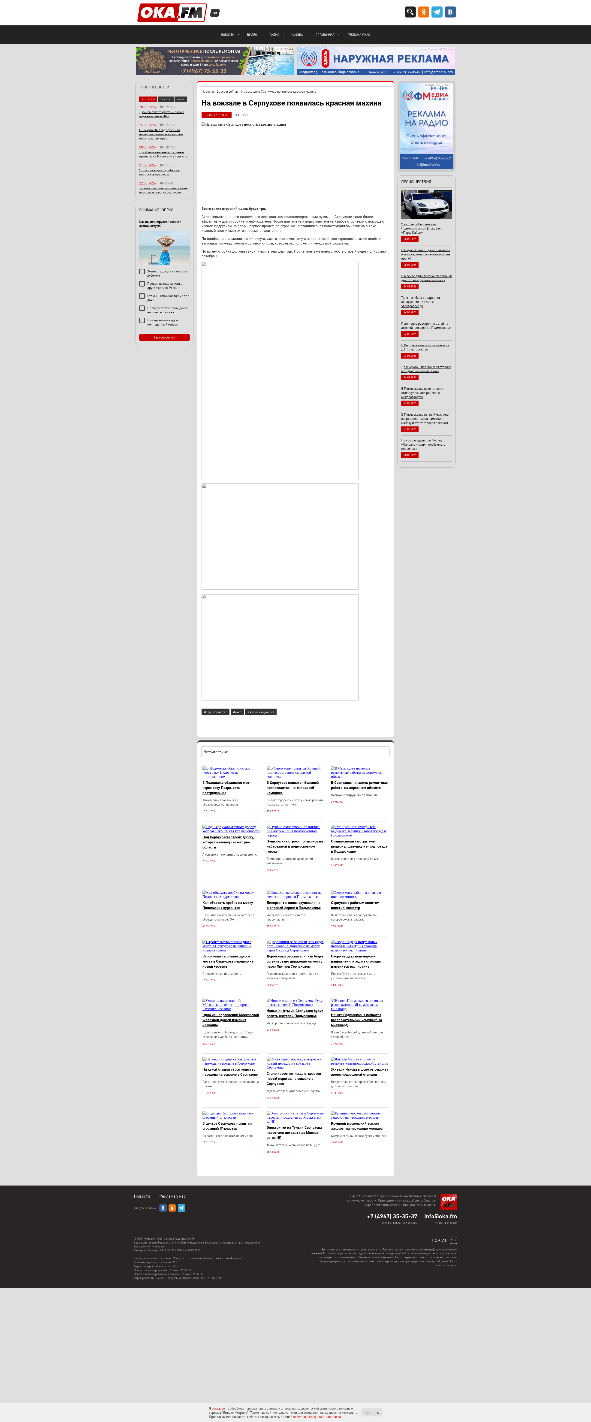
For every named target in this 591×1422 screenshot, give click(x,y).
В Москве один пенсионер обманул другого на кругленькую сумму (426, 278)
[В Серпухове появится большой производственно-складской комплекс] (295, 777)
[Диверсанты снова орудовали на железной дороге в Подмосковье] (295, 897)
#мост (237, 712)
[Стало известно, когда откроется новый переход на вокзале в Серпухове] (295, 1067)
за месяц (165, 99)
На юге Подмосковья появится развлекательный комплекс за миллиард (356, 1020)
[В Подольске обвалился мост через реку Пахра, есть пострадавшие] (231, 777)
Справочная (325, 34)
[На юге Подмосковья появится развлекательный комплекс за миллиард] (359, 1009)
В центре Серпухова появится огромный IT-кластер (227, 1126)
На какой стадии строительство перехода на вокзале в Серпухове (230, 1072)
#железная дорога (260, 712)
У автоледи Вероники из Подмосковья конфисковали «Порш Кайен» (422, 228)
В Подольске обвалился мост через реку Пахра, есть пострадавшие (226, 788)
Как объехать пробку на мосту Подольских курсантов (227, 905)
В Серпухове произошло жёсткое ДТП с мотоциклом (425, 347)
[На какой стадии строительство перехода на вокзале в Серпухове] (231, 1063)
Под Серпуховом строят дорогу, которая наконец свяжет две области (228, 842)
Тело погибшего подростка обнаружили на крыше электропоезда (420, 301)
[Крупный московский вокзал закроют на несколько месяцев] (359, 1117)
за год (180, 99)
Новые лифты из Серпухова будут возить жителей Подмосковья (295, 1013)
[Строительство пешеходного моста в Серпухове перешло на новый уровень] (231, 950)
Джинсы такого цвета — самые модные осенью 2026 (161, 114)
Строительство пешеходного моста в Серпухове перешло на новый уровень (227, 961)
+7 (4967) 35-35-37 (392, 1216)
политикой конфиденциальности (317, 1416)
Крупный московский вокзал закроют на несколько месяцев (357, 1126)
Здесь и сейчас (227, 91)
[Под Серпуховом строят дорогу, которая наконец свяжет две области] (231, 831)
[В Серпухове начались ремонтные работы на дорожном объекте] (359, 777)
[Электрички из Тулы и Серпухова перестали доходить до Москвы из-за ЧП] (295, 1121)
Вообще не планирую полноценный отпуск (162, 322)
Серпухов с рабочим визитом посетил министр (355, 905)
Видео (252, 34)
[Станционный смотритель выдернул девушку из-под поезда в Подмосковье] (359, 835)
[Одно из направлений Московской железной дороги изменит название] (231, 1009)
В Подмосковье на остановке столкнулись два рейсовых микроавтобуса (422, 392)
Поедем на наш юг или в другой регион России (164, 285)
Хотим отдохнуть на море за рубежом (167, 273)
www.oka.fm (318, 1253)
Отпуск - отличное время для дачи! (168, 297)
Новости (227, 34)
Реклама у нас (358, 34)
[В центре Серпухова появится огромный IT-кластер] (231, 1117)
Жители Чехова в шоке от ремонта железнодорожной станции (359, 1072)
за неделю (148, 99)
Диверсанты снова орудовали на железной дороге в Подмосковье (294, 905)
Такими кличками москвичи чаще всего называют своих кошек (163, 190)
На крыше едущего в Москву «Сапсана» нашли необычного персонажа (423, 444)
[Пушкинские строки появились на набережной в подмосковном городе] (295, 835)
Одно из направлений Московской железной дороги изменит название (230, 1020)
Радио (274, 34)
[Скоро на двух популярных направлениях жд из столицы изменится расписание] (359, 950)
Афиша (297, 34)
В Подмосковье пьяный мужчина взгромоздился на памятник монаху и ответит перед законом (425, 418)
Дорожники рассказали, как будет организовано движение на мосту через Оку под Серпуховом (295, 961)
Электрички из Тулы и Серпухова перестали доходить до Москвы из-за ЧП (294, 1133)
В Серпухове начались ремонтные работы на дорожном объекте (359, 785)
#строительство (215, 712)
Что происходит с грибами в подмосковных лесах (159, 172)
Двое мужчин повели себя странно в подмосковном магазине (426, 369)
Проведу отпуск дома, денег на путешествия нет (167, 310)
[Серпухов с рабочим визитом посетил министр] (359, 897)
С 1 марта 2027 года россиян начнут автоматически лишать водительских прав (161, 134)
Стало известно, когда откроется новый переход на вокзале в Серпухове (294, 1079)
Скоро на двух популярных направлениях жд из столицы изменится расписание (356, 961)
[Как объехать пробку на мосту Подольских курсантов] (231, 897)
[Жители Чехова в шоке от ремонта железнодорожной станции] (359, 1063)
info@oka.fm (440, 1216)
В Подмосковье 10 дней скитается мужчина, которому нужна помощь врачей (425, 254)
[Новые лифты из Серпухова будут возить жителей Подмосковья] (295, 1005)
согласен (218, 1408)
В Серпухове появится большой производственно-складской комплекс (293, 788)
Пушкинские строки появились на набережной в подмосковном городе (295, 846)
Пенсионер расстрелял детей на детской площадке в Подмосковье (426, 325)
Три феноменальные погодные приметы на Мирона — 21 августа (163, 154)
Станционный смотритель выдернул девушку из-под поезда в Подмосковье (359, 846)
